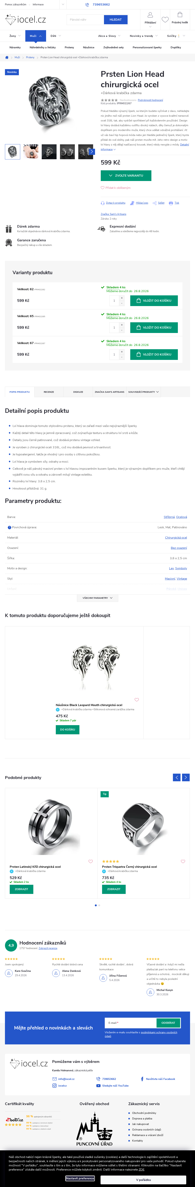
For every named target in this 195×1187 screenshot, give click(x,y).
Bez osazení (179, 548)
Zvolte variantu (129, 176)
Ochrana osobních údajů (146, 1129)
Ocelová (181, 517)
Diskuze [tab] (78, 392)
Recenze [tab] (49, 392)
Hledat (116, 20)
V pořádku (143, 1180)
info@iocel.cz (66, 1079)
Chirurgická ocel (176, 538)
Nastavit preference (80, 1178)
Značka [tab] (109, 392)
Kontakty (137, 1140)
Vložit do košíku (157, 301)
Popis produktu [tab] (20, 392)
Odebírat (168, 1023)
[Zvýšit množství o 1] (121, 298)
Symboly (181, 568)
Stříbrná (169, 517)
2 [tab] (99, 905)
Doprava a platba (142, 1118)
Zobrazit (21, 889)
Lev (171, 568)
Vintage (182, 579)
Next (186, 777)
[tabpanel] (97, 682)
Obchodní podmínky (144, 1113)
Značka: (113, 214)
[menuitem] (15, 36)
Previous (177, 777)
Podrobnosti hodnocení (150, 100)
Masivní (170, 579)
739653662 (109, 1079)
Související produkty (141, 392)
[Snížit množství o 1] (121, 303)
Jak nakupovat (140, 1124)
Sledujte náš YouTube (115, 1086)
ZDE (141, 1170)
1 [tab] (96, 905)
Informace (38, 4)
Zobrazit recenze (48, 948)
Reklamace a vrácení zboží (147, 1135)
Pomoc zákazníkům (15, 4)
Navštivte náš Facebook (160, 1079)
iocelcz (62, 1086)
